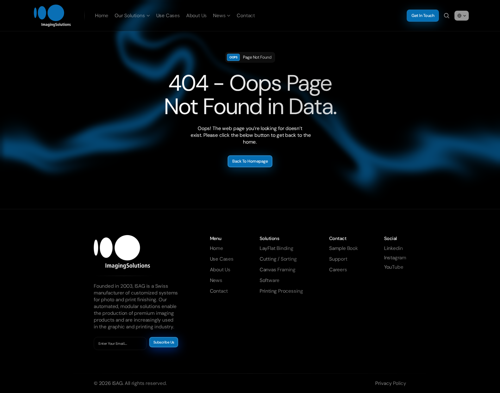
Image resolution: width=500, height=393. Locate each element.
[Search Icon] (446, 15)
